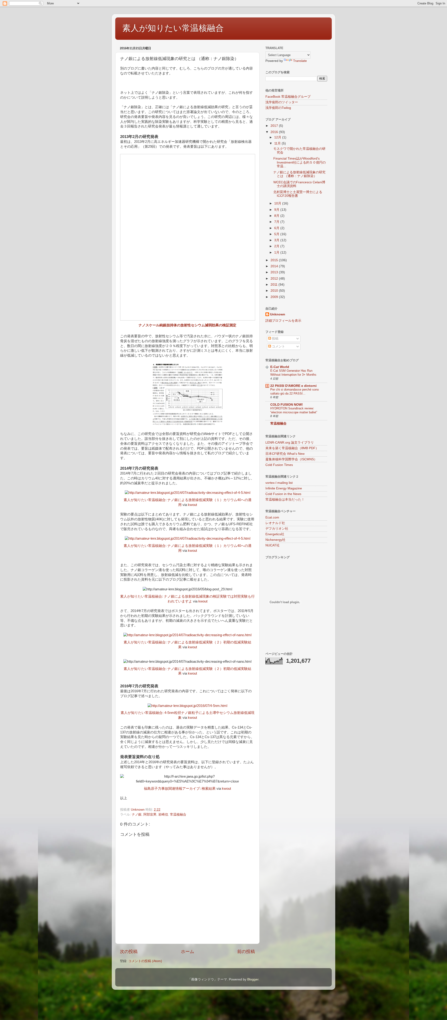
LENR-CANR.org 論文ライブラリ (289, 442)
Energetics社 (274, 534)
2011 (274, 284)
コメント (278, 346)
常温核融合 (178, 814)
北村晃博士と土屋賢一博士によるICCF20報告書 (297, 193)
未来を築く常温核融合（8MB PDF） (292, 448)
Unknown (277, 314)
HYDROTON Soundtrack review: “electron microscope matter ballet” (293, 410)
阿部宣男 (149, 814)
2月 (277, 246)
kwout (192, 505)
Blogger (252, 979)
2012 (275, 278)
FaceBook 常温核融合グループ (288, 96)
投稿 (274, 338)
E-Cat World (279, 367)
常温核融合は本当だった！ (285, 499)
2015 (275, 260)
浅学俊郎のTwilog (278, 108)
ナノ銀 (137, 814)
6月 (277, 228)
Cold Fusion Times (279, 465)
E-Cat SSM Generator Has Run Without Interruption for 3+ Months (293, 372)
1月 (277, 252)
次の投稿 (129, 951)
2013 (275, 272)
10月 (278, 203)
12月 (278, 137)
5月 (277, 234)
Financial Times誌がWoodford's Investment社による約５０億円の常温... (299, 162)
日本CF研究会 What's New (285, 453)
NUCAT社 (272, 545)
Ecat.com (272, 517)
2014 (275, 266)
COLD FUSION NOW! (286, 404)
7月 (277, 222)
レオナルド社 (275, 523)
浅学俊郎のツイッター (281, 102)
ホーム (187, 951)
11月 (278, 143)
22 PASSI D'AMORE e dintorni (293, 386)
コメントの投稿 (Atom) (145, 961)
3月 (277, 240)
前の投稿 (246, 951)
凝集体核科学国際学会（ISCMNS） (291, 459)
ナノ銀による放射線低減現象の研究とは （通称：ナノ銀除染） (299, 174)
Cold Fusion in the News (283, 494)
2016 (275, 132)
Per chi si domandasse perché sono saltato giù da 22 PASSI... (294, 391)
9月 (277, 209)
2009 (275, 297)
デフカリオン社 (276, 528)
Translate (300, 61)
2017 (275, 125)
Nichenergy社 (275, 540)
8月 (277, 215)
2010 (275, 290)
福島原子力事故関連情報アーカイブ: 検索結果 (180, 788)
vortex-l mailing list (279, 483)
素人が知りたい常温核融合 (173, 28)
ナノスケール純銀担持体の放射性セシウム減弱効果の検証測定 (187, 325)
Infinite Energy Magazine (283, 488)
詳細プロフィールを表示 (283, 320)
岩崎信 (163, 814)
